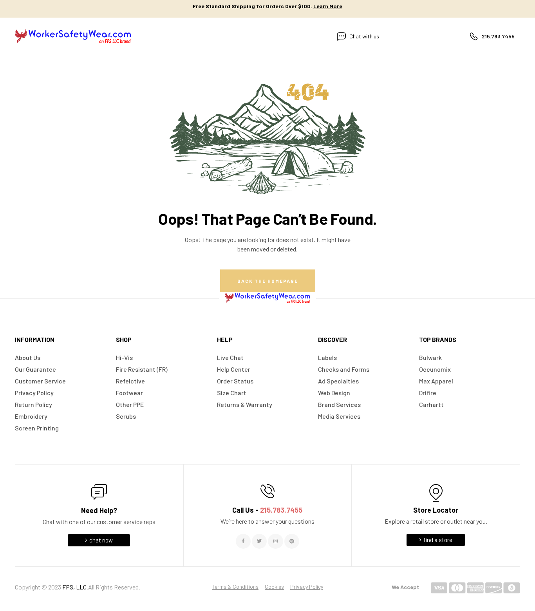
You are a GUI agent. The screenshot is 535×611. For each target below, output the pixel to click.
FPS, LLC (74, 587)
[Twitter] (259, 541)
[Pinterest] (291, 541)
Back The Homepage (267, 281)
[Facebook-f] (243, 541)
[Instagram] (275, 541)
